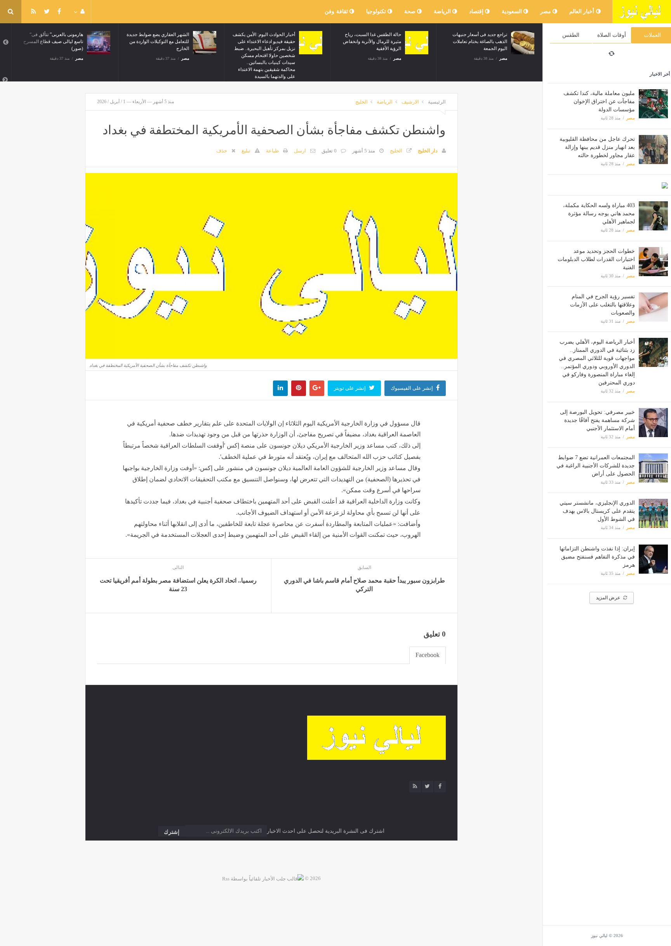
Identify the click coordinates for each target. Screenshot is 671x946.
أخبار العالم (582, 11)
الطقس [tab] (570, 35)
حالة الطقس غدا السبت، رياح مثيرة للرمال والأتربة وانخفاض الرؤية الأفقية (372, 41)
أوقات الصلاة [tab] (611, 35)
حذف (221, 151)
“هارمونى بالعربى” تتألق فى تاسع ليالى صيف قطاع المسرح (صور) (53, 41)
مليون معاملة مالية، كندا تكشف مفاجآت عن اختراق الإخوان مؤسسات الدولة (599, 101)
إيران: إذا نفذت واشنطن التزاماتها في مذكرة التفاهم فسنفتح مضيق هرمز (597, 557)
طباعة (272, 151)
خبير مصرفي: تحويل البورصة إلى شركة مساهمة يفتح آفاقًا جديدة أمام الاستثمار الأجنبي (597, 420)
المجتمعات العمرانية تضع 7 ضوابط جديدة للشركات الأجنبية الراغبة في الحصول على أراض (595, 466)
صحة (410, 11)
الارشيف (410, 102)
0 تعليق (329, 151)
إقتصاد (477, 11)
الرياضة (443, 11)
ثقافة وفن (337, 11)
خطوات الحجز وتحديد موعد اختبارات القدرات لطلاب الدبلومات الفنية (596, 259)
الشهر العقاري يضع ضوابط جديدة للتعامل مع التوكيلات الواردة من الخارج (158, 41)
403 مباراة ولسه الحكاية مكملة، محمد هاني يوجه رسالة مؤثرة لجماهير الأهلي (599, 213)
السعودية (513, 11)
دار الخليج (428, 151)
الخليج (361, 102)
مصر (546, 11)
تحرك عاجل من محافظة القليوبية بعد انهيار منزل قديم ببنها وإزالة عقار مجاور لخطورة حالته (597, 147)
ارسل (300, 151)
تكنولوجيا (377, 11)
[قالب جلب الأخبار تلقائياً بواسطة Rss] (263, 878)
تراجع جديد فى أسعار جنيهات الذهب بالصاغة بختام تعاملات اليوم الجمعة (479, 41)
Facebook (427, 655)
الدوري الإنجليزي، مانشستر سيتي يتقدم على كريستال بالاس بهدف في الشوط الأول (597, 511)
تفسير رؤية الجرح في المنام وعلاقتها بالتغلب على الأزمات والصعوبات (602, 305)
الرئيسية (437, 102)
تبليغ (246, 151)
